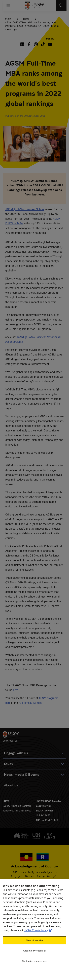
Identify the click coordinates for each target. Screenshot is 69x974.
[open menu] (8, 5)
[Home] (34, 6)
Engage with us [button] (16, 753)
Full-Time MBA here (30, 703)
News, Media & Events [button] (21, 775)
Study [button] (8, 764)
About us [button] (11, 785)
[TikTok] (43, 44)
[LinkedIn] (22, 44)
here (15, 690)
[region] (34, 926)
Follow (50, 38)
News (26, 18)
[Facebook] (29, 44)
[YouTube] (50, 44)
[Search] (61, 5)
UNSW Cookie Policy (38, 930)
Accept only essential (34, 950)
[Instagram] (36, 44)
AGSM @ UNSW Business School (24, 209)
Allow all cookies (34, 940)
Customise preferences (34, 961)
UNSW (8, 18)
